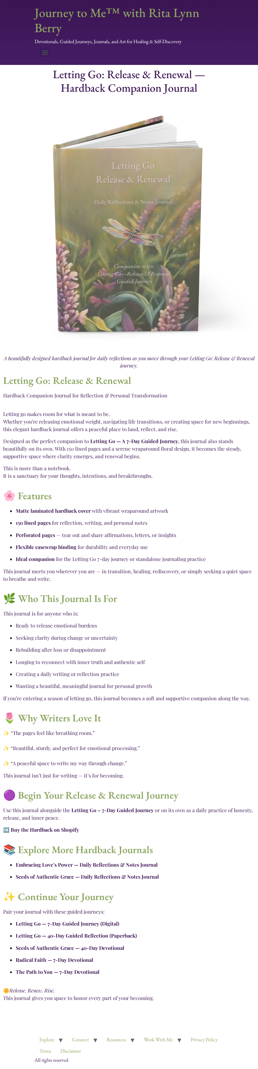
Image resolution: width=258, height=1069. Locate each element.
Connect (80, 1039)
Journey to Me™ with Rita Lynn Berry (117, 20)
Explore (46, 1039)
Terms (45, 1051)
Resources (116, 1039)
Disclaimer (70, 1051)
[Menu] (45, 52)
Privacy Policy (204, 1039)
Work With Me (158, 1039)
